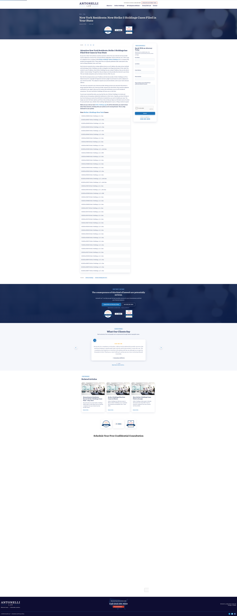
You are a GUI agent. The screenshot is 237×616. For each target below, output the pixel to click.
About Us (109, 5)
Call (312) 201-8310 (128, 304)
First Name (137, 57)
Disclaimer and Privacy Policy (18, 613)
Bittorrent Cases (4, 607)
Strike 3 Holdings (119, 5)
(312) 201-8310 (137, 2)
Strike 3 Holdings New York (94, 112)
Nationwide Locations (15, 607)
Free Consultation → (118, 606)
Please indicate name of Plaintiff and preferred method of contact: (142, 83)
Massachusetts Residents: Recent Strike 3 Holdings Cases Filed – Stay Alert (92, 399)
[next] (161, 347)
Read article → (86, 409)
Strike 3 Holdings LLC (114, 59)
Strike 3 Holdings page (101, 104)
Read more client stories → (118, 364)
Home (80, 14)
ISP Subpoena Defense (133, 5)
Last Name (137, 63)
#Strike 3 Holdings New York (101, 277)
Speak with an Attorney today (149, 2)
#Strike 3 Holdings (89, 277)
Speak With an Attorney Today (111, 304)
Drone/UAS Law (146, 5)
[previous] (76, 347)
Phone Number (138, 76)
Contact (155, 5)
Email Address (138, 70)
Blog (84, 14)
